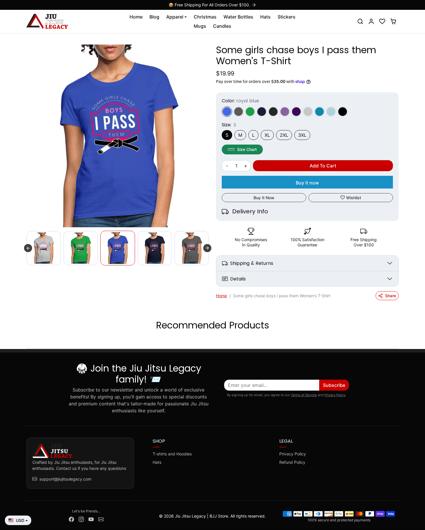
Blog (154, 17)
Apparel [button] (174, 17)
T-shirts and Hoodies (172, 453)
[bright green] (250, 111)
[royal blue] (227, 111)
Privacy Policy (334, 395)
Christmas (205, 17)
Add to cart (323, 166)
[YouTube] (91, 518)
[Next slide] (207, 248)
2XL (284, 135)
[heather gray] (308, 111)
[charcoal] (238, 111)
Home (136, 17)
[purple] (296, 111)
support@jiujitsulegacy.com (65, 479)
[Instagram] (81, 518)
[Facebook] (71, 518)
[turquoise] (319, 111)
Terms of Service (304, 395)
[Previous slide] (28, 248)
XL (267, 135)
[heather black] (273, 111)
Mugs (200, 26)
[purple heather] (285, 111)
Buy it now (307, 183)
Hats (265, 17)
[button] (360, 21)
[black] (342, 111)
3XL (302, 135)
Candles (222, 26)
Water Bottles (238, 17)
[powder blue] (331, 111)
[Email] (101, 518)
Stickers (286, 17)
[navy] (261, 111)
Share (390, 295)
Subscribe (334, 385)
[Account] (371, 21)
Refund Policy (292, 462)
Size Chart (247, 149)
